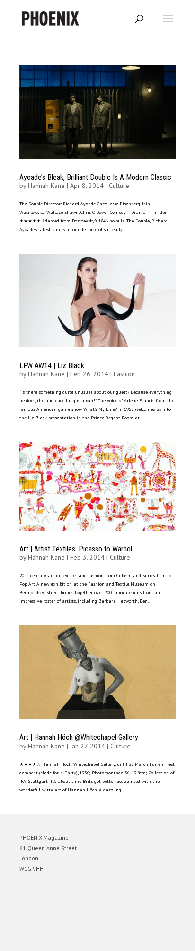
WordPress (143, 939)
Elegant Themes (84, 939)
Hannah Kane (46, 185)
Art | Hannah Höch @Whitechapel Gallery (78, 737)
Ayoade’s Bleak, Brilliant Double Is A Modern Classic (95, 177)
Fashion (124, 374)
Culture (119, 185)
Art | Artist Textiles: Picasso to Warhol (75, 548)
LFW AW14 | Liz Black (51, 365)
